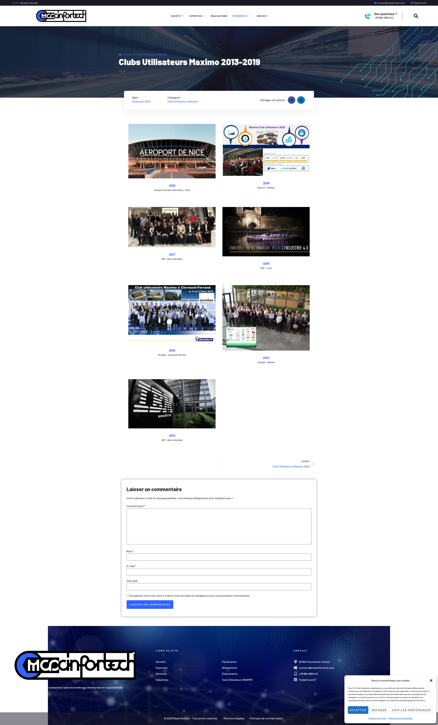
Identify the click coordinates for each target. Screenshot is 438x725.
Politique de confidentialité (400, 718)
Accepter (358, 710)
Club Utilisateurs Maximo (151, 54)
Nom (130, 551)
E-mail (131, 566)
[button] (431, 680)
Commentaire (136, 506)
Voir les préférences (411, 710)
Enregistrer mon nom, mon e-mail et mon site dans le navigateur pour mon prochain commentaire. (189, 595)
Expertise (195, 15)
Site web (132, 581)
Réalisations (219, 15)
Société (176, 15)
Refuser (379, 710)
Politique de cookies (377, 718)
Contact (261, 15)
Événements (240, 15)
